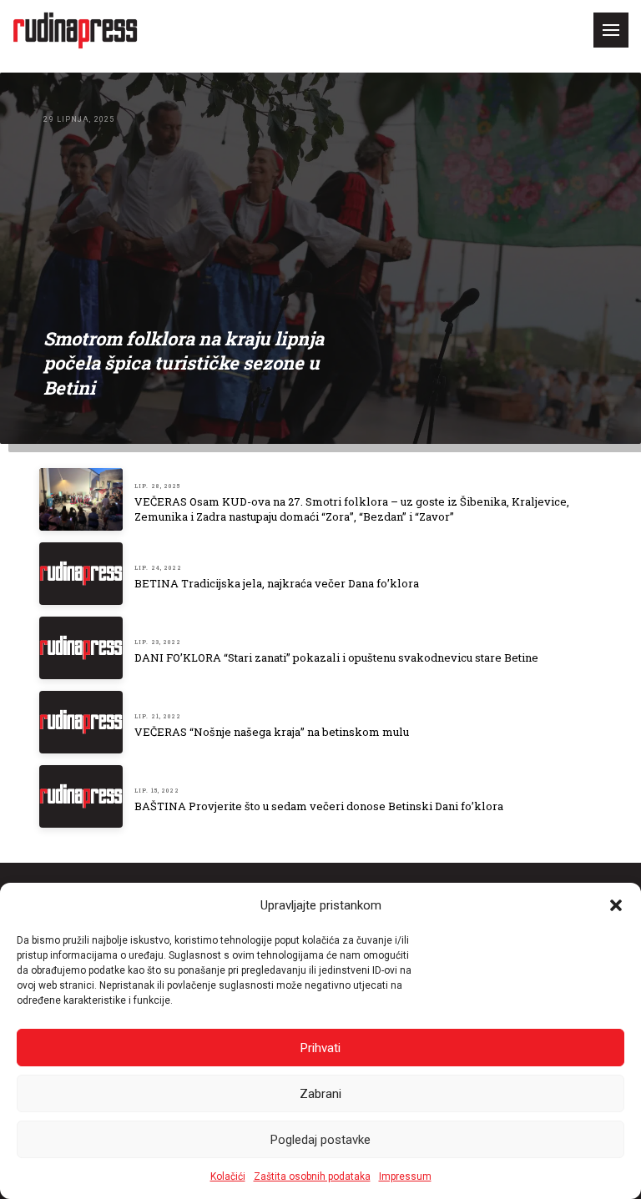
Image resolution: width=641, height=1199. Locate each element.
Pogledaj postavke (320, 1139)
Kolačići (227, 1176)
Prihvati (320, 1047)
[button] (616, 905)
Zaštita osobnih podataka (312, 1176)
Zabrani (320, 1093)
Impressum (405, 1176)
